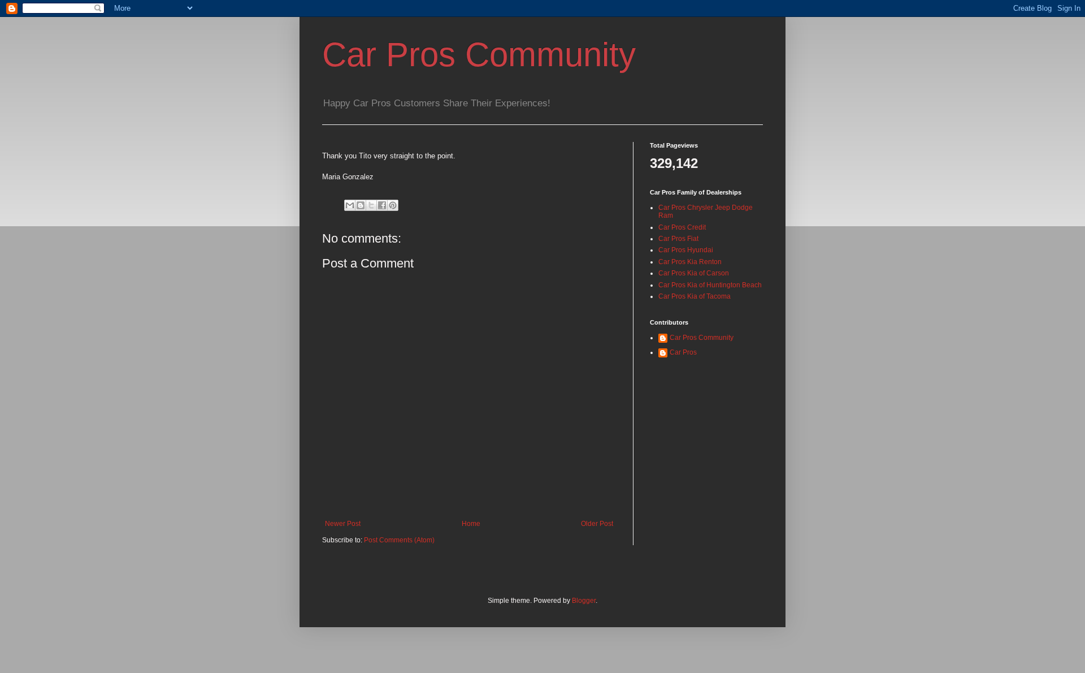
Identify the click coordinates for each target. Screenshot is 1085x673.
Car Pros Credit (682, 227)
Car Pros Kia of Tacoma (694, 296)
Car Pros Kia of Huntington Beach (710, 285)
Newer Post (343, 524)
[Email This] (349, 205)
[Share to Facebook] (382, 205)
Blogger (584, 601)
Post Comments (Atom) (399, 540)
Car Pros (683, 352)
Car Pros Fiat (678, 239)
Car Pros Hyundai (685, 250)
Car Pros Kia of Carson (693, 273)
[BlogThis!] (360, 205)
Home (471, 524)
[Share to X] (371, 205)
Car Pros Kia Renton (690, 262)
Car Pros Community (479, 55)
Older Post (597, 524)
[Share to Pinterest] (392, 205)
